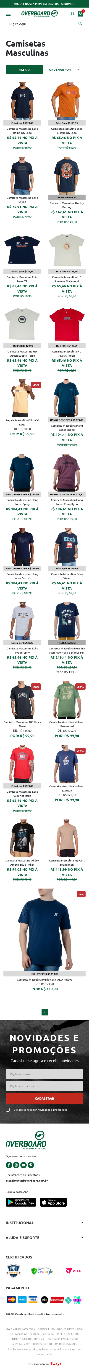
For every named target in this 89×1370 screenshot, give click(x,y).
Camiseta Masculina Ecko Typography (22, 650)
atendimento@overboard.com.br (27, 1180)
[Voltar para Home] (39, 13)
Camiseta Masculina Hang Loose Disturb (22, 576)
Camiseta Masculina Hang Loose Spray (22, 502)
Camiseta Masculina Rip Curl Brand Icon (67, 862)
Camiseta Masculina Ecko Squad (22, 200)
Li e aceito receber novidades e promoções (40, 1109)
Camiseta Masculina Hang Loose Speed (67, 428)
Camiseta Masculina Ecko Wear (67, 576)
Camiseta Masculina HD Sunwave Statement (66, 279)
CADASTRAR (44, 1098)
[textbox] (44, 23)
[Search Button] (80, 23)
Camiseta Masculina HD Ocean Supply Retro (22, 353)
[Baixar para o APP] (23, 1203)
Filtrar (25, 69)
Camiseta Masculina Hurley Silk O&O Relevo (44, 979)
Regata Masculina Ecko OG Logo (22, 422)
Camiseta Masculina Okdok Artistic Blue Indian (22, 862)
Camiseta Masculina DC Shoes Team (22, 724)
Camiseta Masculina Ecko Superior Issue (22, 794)
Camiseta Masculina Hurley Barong (67, 205)
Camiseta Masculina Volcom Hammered (66, 724)
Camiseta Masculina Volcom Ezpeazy (66, 788)
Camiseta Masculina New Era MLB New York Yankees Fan (67, 650)
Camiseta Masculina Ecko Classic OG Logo (67, 131)
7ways (55, 1363)
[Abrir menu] (8, 13)
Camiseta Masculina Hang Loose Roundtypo (67, 502)
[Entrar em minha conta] (72, 13)
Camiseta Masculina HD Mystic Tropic (66, 353)
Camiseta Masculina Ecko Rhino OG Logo (22, 131)
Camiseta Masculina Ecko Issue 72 (22, 279)
